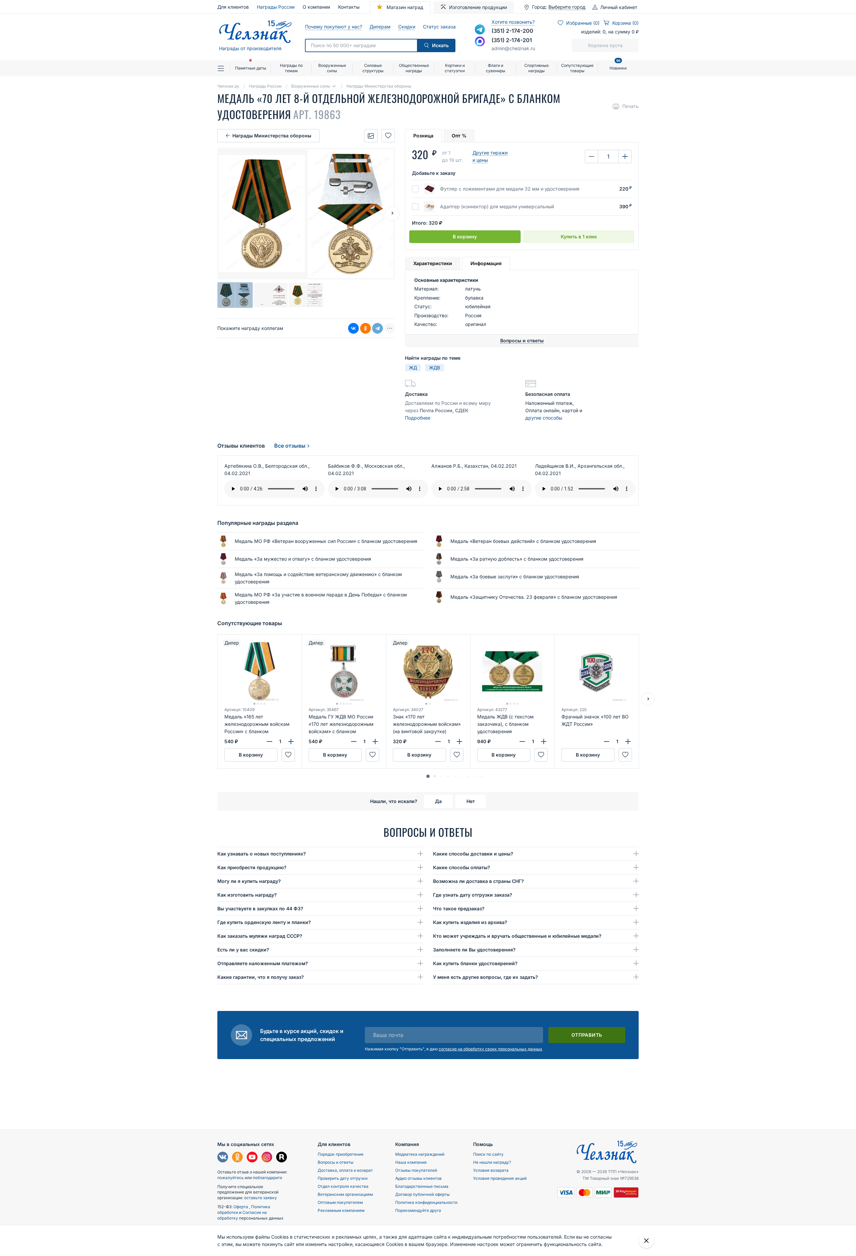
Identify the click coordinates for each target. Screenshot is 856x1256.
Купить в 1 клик (579, 236)
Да (438, 801)
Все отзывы (290, 445)
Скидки (406, 26)
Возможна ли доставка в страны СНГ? (478, 881)
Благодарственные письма (421, 1186)
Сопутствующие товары (577, 68)
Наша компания (411, 1162)
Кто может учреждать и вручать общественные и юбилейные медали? (517, 936)
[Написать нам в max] (480, 41)
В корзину (465, 236)
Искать (440, 45)
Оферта (241, 1206)
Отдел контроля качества (343, 1186)
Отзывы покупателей (416, 1170)
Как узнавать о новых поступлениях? (261, 854)
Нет (470, 801)
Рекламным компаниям (341, 1210)
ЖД (413, 367)
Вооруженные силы (332, 68)
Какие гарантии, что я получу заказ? (260, 977)
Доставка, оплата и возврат (345, 1170)
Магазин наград (404, 7)
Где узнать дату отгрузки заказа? (472, 895)
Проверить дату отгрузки (342, 1178)
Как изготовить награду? (247, 895)
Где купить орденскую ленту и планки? (264, 922)
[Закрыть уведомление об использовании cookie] (646, 1240)
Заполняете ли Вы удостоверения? (474, 949)
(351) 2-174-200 (512, 30)
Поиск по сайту (488, 1154)
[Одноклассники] (365, 328)
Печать (630, 106)
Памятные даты (250, 68)
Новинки (618, 65)
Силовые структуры (373, 68)
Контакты (348, 7)
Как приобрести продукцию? (252, 867)
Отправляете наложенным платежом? (262, 963)
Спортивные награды (536, 68)
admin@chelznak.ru (513, 48)
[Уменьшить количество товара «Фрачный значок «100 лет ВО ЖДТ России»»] (607, 741)
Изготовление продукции (478, 7)
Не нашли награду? (492, 1162)
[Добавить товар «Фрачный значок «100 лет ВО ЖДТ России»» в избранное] (625, 755)
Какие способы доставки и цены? (473, 854)
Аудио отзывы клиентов (418, 1178)
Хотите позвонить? (513, 22)
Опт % (459, 135)
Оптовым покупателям (340, 1202)
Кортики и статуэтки (455, 68)
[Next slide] (392, 213)
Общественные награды (414, 68)
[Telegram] (377, 328)
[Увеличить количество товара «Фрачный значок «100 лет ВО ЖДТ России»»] (628, 741)
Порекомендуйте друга (418, 1210)
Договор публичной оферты (422, 1194)
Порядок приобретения (340, 1154)
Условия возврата (491, 1170)
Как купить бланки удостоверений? (475, 963)
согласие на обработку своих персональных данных (490, 1048)
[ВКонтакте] (353, 328)
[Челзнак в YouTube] (252, 1158)
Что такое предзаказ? (459, 908)
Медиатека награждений (419, 1154)
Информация (486, 263)
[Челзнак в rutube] (281, 1158)
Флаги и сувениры (495, 68)
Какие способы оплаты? (461, 867)
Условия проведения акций (500, 1178)
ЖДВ (434, 367)
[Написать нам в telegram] (480, 29)
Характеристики (432, 263)
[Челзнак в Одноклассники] (237, 1158)
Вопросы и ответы (335, 1162)
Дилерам (379, 26)
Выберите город (566, 7)
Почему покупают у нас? (333, 26)
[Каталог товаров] (223, 68)
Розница (423, 135)
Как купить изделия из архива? (470, 922)
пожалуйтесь (230, 1177)
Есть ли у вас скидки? (243, 949)
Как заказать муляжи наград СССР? (259, 936)
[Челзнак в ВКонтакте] (222, 1158)
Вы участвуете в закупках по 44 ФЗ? (260, 908)
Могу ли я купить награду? (249, 881)
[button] (428, 776)
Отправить (586, 1035)
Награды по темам (291, 68)
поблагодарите (267, 1177)
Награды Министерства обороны (271, 135)
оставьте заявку (260, 1197)
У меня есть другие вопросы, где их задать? (485, 977)
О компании (316, 7)
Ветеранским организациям (345, 1194)
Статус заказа (439, 26)
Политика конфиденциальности (426, 1202)
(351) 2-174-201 (512, 40)
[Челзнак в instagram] (266, 1158)
